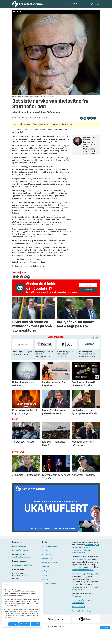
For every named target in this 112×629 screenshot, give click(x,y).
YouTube (45, 579)
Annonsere (46, 550)
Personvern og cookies (50, 562)
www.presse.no (78, 589)
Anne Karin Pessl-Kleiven (21, 557)
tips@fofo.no (21, 546)
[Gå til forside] (27, 4)
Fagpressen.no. (8, 617)
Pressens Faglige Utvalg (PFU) (84, 574)
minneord (16, 272)
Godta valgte (24, 624)
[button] (94, 337)
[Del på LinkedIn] (88, 118)
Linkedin (45, 575)
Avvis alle (35, 624)
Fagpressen (76, 596)
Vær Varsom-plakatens (81, 559)
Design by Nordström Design (82, 611)
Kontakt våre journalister (21, 550)
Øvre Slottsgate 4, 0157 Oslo (22, 565)
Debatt (75, 4)
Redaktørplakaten (78, 553)
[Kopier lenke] (94, 118)
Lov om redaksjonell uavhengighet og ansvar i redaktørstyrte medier (85, 547)
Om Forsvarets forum (49, 546)
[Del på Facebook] (81, 118)
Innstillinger (105, 627)
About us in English (78, 607)
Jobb (86, 4)
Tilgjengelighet (47, 558)
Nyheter (68, 4)
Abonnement (46, 554)
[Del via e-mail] (91, 118)
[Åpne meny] (97, 4)
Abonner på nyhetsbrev (50, 584)
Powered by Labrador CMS (56, 626)
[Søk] (92, 4)
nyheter (24, 272)
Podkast (81, 4)
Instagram (45, 571)
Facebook (45, 567)
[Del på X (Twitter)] (85, 118)
